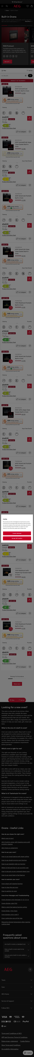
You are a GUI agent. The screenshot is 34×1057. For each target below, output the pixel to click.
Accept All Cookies (17, 538)
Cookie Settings (17, 533)
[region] (17, 528)
